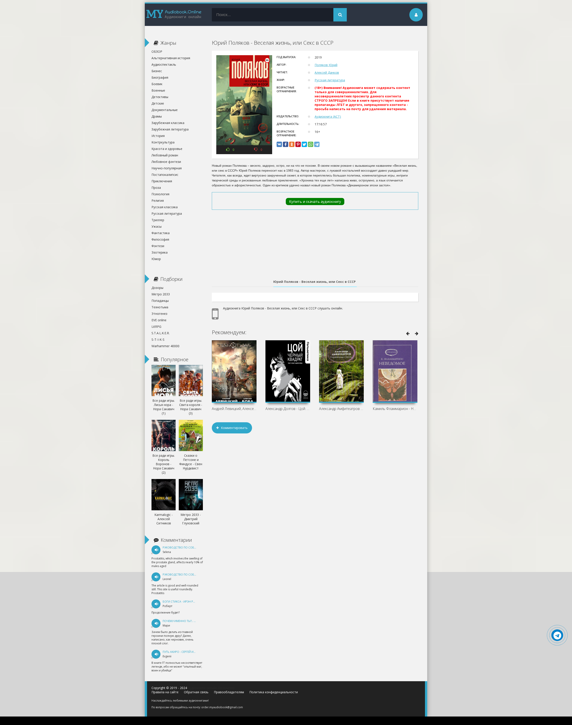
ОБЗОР (156, 51)
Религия (157, 200)
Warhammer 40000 (165, 346)
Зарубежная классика (167, 123)
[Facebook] (285, 144)
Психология (160, 194)
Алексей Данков (327, 72)
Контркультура (163, 142)
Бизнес (156, 71)
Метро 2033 (160, 294)
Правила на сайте (165, 692)
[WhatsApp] (310, 144)
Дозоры (157, 288)
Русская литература (330, 80)
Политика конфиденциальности (273, 692)
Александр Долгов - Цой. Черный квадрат (287, 408)
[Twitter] (304, 144)
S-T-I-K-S (157, 339)
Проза (156, 187)
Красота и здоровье (166, 149)
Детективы (159, 97)
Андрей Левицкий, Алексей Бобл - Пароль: (234, 408)
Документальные (164, 110)
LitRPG (156, 326)
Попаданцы (160, 300)
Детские (157, 103)
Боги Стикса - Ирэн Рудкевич (184, 601)
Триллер (157, 220)
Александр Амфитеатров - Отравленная (341, 408)
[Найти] (340, 14)
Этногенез (159, 313)
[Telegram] (317, 144)
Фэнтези (157, 246)
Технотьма (159, 307)
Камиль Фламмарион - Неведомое (395, 408)
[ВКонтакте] (279, 144)
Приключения (161, 181)
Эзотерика (159, 252)
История (158, 136)
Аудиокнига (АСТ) (328, 116)
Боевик (156, 84)
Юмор (156, 259)
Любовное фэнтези (166, 162)
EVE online (158, 320)
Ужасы (156, 226)
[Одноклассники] (291, 144)
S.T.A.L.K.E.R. (160, 333)
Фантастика (160, 233)
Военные (158, 90)
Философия (160, 239)
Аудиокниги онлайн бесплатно (211, 688)
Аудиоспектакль (163, 64)
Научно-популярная (166, 168)
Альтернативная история (170, 58)
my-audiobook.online (174, 15)
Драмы (156, 116)
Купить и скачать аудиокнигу (315, 201)
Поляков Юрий (326, 65)
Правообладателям (229, 692)
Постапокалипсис (164, 174)
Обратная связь (196, 692)
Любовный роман (164, 155)
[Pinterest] (298, 144)
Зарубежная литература (170, 129)
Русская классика (164, 207)
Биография (159, 77)
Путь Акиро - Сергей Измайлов (185, 652)
